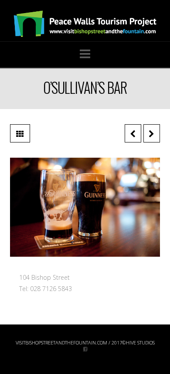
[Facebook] (85, 348)
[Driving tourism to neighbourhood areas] (85, 24)
